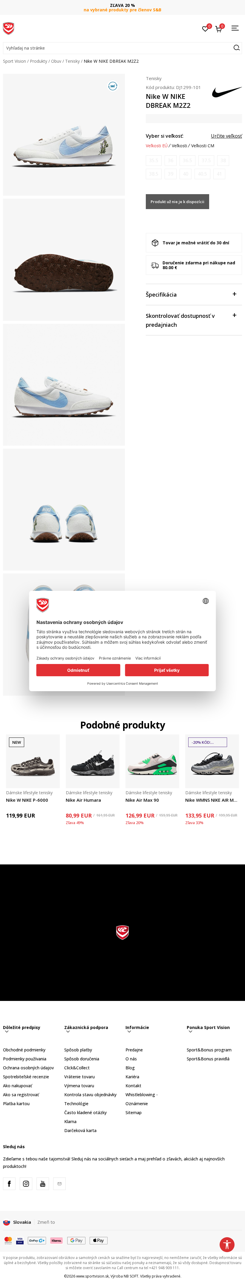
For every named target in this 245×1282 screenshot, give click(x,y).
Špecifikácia (161, 294)
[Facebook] (9, 1184)
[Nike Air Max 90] (152, 761)
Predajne (134, 1050)
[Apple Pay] (99, 1240)
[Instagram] (26, 1184)
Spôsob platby (78, 1050)
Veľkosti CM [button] (202, 145)
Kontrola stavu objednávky (90, 1094)
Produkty (38, 61)
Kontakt (133, 1085)
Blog (130, 1068)
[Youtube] (43, 1184)
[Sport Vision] (8, 27)
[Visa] (20, 1240)
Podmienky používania (24, 1059)
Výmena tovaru (79, 1085)
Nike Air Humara (83, 800)
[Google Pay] (76, 1240)
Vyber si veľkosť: (164, 136)
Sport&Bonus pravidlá (208, 1059)
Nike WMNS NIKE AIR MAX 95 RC (212, 800)
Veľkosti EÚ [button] (157, 145)
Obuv (56, 61)
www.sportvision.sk (92, 1276)
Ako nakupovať (17, 1085)
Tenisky (72, 61)
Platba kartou (16, 1103)
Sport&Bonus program (209, 1050)
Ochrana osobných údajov (28, 1068)
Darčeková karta (80, 1130)
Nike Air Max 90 (142, 800)
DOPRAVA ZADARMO (122, 5)
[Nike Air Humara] (93, 761)
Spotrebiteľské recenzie (26, 1076)
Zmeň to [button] (46, 1222)
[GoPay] (37, 1240)
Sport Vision (14, 61)
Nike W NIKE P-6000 (27, 800)
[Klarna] (56, 1240)
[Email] (59, 1184)
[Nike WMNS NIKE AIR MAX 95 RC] (212, 761)
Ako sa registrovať (21, 1094)
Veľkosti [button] (179, 145)
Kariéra (132, 1076)
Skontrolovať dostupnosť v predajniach (180, 320)
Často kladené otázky (85, 1112)
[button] (122, 48)
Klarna (70, 1121)
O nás (131, 1059)
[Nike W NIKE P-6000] (33, 761)
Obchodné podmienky (24, 1050)
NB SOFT (131, 1276)
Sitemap (133, 1112)
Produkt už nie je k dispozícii (177, 201)
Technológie (76, 1103)
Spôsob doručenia (81, 1059)
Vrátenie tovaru (79, 1076)
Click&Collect (77, 1068)
